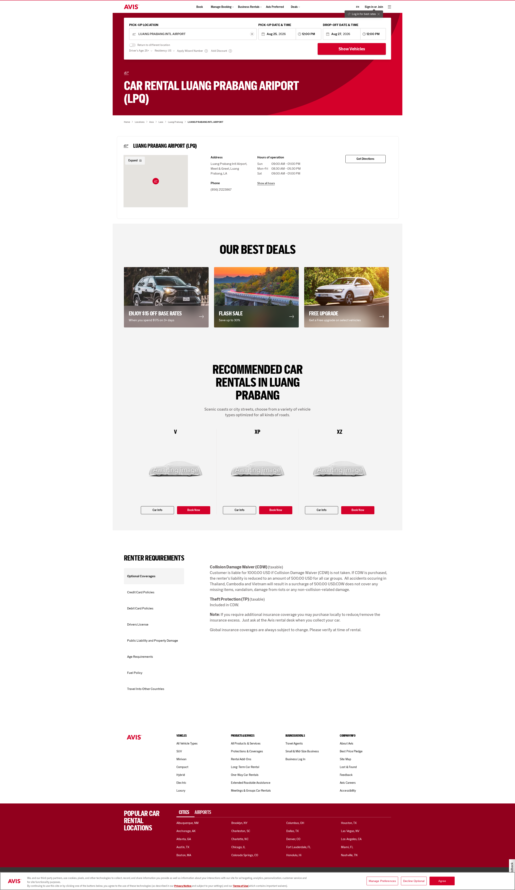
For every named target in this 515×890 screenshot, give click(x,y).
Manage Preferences (382, 880)
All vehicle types (187, 743)
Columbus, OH (295, 823)
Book (199, 7)
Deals (294, 7)
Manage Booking (221, 7)
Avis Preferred (275, 7)
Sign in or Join (374, 6)
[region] (257, 881)
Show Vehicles (352, 48)
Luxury (180, 790)
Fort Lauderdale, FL (298, 847)
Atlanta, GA (183, 839)
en (357, 6)
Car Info (157, 510)
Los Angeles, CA (351, 839)
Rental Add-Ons (241, 759)
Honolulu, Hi (294, 855)
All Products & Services (246, 743)
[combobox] (193, 34)
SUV (179, 751)
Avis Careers (348, 783)
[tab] (185, 812)
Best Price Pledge (351, 751)
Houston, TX (349, 823)
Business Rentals (249, 7)
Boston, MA (183, 855)
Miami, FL (347, 847)
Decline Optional (413, 880)
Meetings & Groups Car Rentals (251, 790)
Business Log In (295, 759)
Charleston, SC (240, 831)
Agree (442, 880)
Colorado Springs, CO (244, 855)
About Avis (346, 743)
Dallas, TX (292, 831)
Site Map (345, 759)
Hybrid (180, 775)
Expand (133, 160)
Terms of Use (240, 885)
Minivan (181, 759)
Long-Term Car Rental (245, 767)
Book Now (193, 510)
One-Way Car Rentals (245, 775)
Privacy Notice (183, 885)
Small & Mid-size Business (302, 751)
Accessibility (348, 790)
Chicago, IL (238, 847)
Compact (182, 767)
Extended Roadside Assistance (250, 783)
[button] (155, 181)
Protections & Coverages (247, 751)
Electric (181, 783)
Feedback (346, 775)
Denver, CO (293, 839)
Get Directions (365, 159)
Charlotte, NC (239, 839)
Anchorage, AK (186, 831)
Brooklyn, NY (239, 823)
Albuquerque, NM (187, 823)
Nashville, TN (349, 855)
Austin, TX (182, 847)
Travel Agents (294, 743)
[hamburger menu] (389, 6)
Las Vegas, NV (350, 831)
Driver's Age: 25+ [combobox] (139, 50)
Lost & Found (348, 767)
